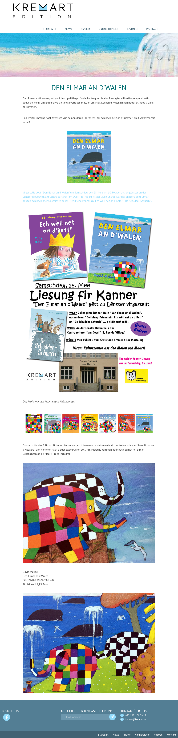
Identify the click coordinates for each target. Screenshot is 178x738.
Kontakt (152, 29)
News (68, 29)
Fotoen (132, 29)
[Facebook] (6, 717)
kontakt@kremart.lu (136, 719)
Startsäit (49, 29)
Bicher (85, 29)
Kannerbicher (109, 29)
